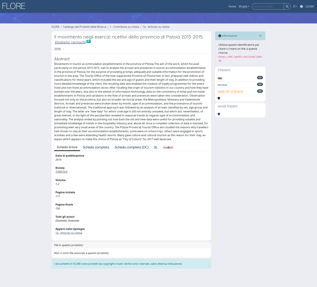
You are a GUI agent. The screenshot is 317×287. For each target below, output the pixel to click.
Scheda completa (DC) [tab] (132, 147)
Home (232, 6)
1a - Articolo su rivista (156, 27)
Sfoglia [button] (243, 6)
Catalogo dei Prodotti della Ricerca (84, 27)
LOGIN (309, 6)
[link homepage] (15, 6)
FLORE (55, 27)
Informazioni (229, 35)
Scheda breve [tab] (67, 147)
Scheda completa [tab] (96, 147)
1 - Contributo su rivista (124, 27)
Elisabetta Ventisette (70, 42)
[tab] (155, 147)
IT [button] (294, 6)
